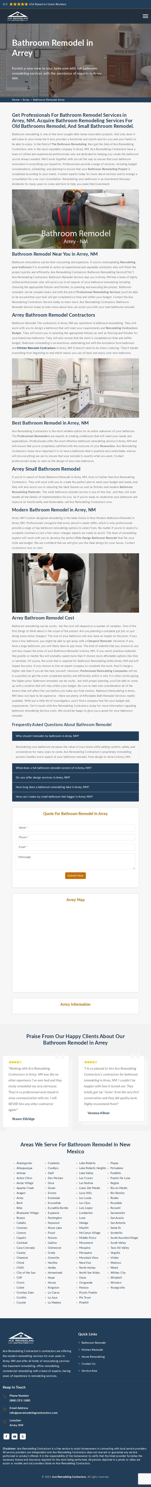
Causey (21, 1252)
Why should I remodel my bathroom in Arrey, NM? (47, 736)
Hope (51, 1277)
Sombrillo (116, 1233)
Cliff (19, 1277)
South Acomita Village (124, 1238)
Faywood (53, 1223)
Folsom (52, 1238)
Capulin (21, 1238)
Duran (51, 1188)
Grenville (53, 1257)
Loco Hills (85, 1193)
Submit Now (75, 875)
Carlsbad (22, 1243)
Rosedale (116, 1203)
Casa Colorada (26, 1248)
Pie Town (85, 1297)
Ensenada (54, 1198)
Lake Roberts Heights (92, 1168)
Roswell (115, 1208)
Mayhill (84, 1228)
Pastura (83, 1287)
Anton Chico (24, 1178)
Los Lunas (85, 1198)
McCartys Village (90, 1233)
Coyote (21, 1302)
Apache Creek (25, 1188)
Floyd (51, 1233)
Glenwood (54, 1248)
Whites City (118, 1272)
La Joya (52, 1297)
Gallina (52, 1243)
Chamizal (22, 1257)
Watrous (115, 1262)
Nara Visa (85, 1262)
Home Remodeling (93, 1357)
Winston (115, 1282)
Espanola (53, 1213)
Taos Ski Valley (119, 1248)
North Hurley (87, 1267)
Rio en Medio (119, 1188)
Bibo (19, 1208)
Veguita (115, 1252)
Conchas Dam (25, 1292)
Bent (19, 1203)
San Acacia (117, 1218)
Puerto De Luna (120, 1178)
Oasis (82, 1277)
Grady (51, 1252)
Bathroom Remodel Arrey (49, 99)
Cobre (20, 1287)
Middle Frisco (87, 1238)
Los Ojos (84, 1203)
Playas (114, 1163)
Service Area (89, 1371)
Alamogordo (24, 1163)
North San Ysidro (89, 1272)
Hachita (52, 1262)
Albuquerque (24, 1168)
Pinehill (84, 1302)
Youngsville (117, 1287)
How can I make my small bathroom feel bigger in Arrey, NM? (54, 796)
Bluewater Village (28, 1213)
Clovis (21, 1282)
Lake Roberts (87, 1163)
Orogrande (86, 1282)
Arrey (26, 99)
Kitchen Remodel (92, 1349)
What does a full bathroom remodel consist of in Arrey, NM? (54, 768)
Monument (86, 1243)
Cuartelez (54, 1163)
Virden (114, 1257)
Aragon (21, 1193)
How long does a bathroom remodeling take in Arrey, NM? (52, 787)
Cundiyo (53, 1168)
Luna (82, 1218)
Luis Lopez (86, 1208)
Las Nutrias (86, 1183)
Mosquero (85, 1252)
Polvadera (116, 1168)
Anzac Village (25, 1183)
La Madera (54, 1302)
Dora (51, 1183)
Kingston (53, 1287)
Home (16, 99)
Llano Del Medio (89, 1188)
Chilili (20, 1267)
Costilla (21, 1297)
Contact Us (89, 1364)
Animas (21, 1173)
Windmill (116, 1277)
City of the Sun (26, 1272)
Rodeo (114, 1198)
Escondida (54, 1203)
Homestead (55, 1272)
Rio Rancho (117, 1193)
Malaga (83, 1223)
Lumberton (86, 1213)
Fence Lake (55, 1228)
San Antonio (118, 1223)
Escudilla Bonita (58, 1208)
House (52, 1282)
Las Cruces (86, 1178)
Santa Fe (115, 1228)
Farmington (55, 1218)
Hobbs (52, 1267)
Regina (114, 1183)
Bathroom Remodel (94, 1342)
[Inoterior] (18, 16)
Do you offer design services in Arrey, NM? (43, 777)
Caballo (21, 1223)
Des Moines (55, 1178)
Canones (22, 1228)
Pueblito (115, 1173)
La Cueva (53, 1292)
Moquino (85, 1248)
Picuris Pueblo (88, 1292)
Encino (52, 1193)
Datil (51, 1173)
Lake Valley (86, 1173)
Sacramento (117, 1213)
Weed (114, 1267)
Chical (20, 1262)
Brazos (21, 1218)
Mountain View (88, 1257)
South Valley (118, 1243)
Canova (21, 1233)
